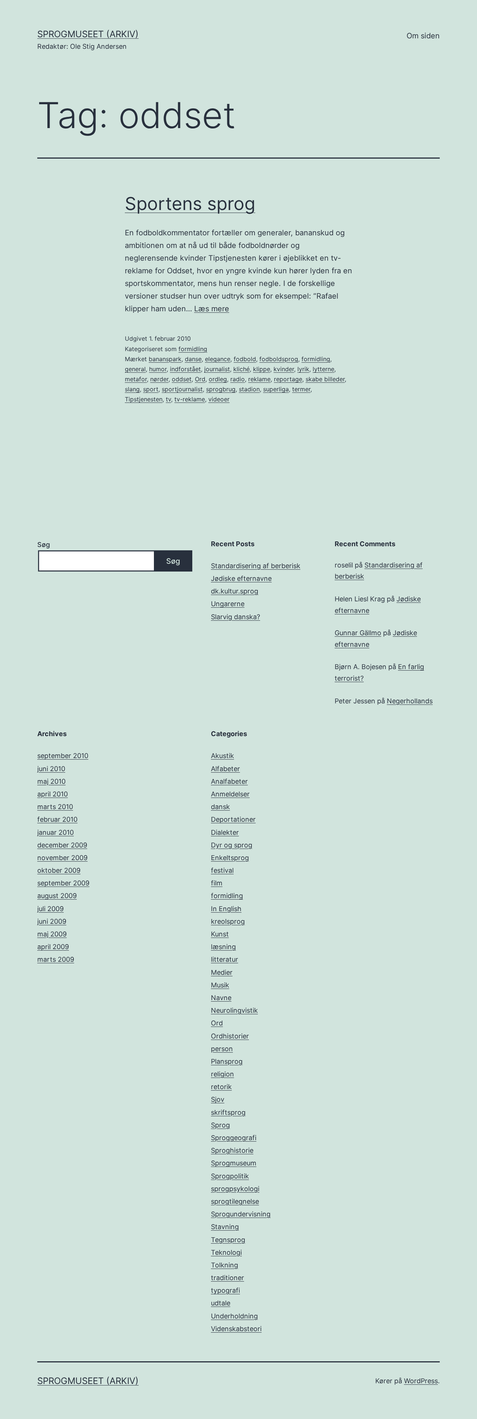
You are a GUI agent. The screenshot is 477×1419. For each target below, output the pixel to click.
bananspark (165, 359)
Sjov (217, 1099)
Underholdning (234, 1316)
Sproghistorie (232, 1150)
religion (222, 1074)
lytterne (323, 369)
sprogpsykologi (235, 1189)
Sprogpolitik (230, 1176)
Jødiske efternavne (241, 578)
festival (222, 870)
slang (132, 389)
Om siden (423, 35)
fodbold (245, 359)
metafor (136, 379)
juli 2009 (50, 909)
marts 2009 (55, 959)
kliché (241, 369)
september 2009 (63, 883)
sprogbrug (221, 389)
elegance (217, 359)
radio (237, 379)
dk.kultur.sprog (234, 591)
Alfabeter (225, 769)
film (216, 883)
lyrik (303, 369)
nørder (159, 379)
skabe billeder (325, 379)
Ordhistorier (230, 1036)
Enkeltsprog (230, 858)
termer (301, 389)
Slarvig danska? (235, 617)
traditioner (227, 1278)
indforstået (185, 369)
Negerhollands (410, 701)
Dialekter (225, 832)
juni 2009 (51, 921)
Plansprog (227, 1061)
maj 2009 (52, 934)
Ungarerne (227, 604)
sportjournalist (182, 389)
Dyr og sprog (231, 845)
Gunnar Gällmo (358, 633)
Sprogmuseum (233, 1163)
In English (226, 909)
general (135, 369)
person (222, 1049)
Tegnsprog (228, 1240)
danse (193, 359)
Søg (43, 544)
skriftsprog (228, 1112)
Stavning (225, 1227)
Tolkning (224, 1265)
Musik (220, 985)
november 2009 (62, 858)
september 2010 (62, 756)
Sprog (220, 1125)
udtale (220, 1303)
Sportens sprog (190, 203)
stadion (249, 389)
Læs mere (211, 308)
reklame (259, 379)
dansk (220, 807)
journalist (217, 369)
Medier (222, 972)
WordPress (421, 1381)
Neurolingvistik (234, 1010)
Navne (221, 998)
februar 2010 (57, 819)
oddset (182, 379)
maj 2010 (51, 781)
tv (168, 399)
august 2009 (57, 896)
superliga (276, 389)
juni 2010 (51, 769)
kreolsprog (228, 921)
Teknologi (226, 1252)
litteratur (224, 959)
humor (158, 369)
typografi (225, 1290)
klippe (261, 369)
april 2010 (52, 794)
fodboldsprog (278, 359)
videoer (219, 399)
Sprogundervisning (241, 1214)
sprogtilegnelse (235, 1201)
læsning (223, 947)
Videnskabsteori (236, 1329)
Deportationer (233, 819)
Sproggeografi (233, 1138)
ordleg (218, 379)
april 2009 (53, 947)
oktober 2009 (58, 870)
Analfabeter (229, 781)
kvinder (284, 369)
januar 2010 (55, 832)
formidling (193, 349)
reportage (288, 379)
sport (150, 389)
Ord (200, 379)
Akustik (222, 756)
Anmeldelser (230, 794)
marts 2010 (55, 807)
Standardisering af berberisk (255, 566)
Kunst (220, 934)
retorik (221, 1087)
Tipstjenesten (143, 399)
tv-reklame (189, 399)
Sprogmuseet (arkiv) (88, 34)
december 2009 (62, 845)
